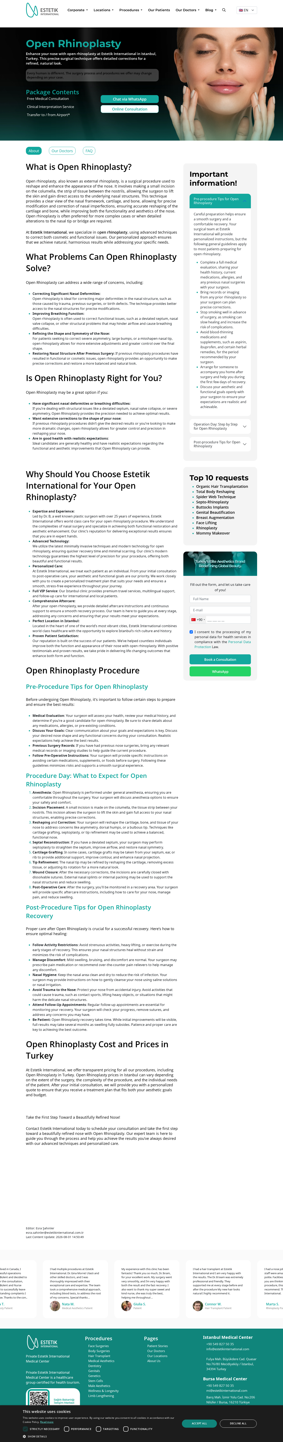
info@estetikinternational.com (227, 1349)
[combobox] (198, 620)
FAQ (89, 150)
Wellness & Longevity (103, 1391)
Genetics (94, 1376)
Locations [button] (102, 10)
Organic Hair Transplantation (222, 486)
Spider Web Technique (216, 496)
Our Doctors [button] (186, 10)
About (34, 150)
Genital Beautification (215, 512)
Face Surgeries (98, 1346)
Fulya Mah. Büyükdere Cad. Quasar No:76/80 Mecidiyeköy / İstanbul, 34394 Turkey (231, 1364)
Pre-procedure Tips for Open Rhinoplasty (216, 201)
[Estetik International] (42, 10)
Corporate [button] (76, 10)
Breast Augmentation (215, 517)
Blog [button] (209, 10)
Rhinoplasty (206, 527)
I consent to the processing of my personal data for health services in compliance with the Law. (223, 639)
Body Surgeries (99, 1351)
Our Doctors (62, 150)
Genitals (94, 1371)
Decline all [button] (238, 1423)
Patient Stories (157, 1346)
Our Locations (157, 1356)
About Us (153, 1361)
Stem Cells (95, 1381)
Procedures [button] (129, 10)
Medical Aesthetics (101, 1361)
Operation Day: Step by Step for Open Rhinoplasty (216, 426)
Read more (47, 1422)
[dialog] (141, 1423)
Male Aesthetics (99, 1386)
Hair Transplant (99, 1356)
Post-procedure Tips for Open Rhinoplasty (217, 444)
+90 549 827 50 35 (220, 1344)
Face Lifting (206, 522)
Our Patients (159, 10)
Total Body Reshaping (215, 491)
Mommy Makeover (213, 533)
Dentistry (94, 1366)
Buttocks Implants (212, 507)
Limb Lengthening (101, 1396)
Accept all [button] (199, 1423)
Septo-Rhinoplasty (212, 501)
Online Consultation (129, 109)
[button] (99, 1436)
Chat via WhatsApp (129, 99)
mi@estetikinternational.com (226, 1390)
